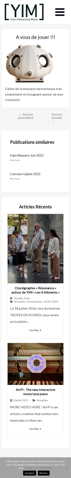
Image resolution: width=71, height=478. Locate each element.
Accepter (30, 473)
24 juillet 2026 (22, 298)
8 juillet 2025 (21, 400)
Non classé (15, 160)
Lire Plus (34, 330)
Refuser (43, 473)
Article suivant (55, 118)
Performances (34, 301)
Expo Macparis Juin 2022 (27, 155)
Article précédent (26, 116)
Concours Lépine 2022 (25, 174)
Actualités (19, 301)
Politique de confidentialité (38, 468)
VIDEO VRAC (51, 301)
